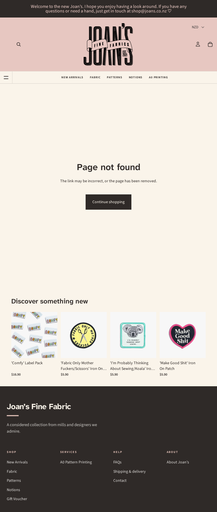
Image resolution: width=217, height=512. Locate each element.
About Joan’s (178, 462)
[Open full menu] (6, 77)
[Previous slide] (17, 335)
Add (53, 349)
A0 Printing (158, 77)
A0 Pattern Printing (76, 462)
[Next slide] (51, 335)
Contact (120, 480)
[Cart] (210, 44)
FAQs (117, 462)
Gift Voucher (17, 499)
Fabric (95, 77)
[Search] (18, 44)
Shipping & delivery (129, 471)
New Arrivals (72, 77)
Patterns (114, 77)
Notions (136, 77)
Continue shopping (108, 202)
